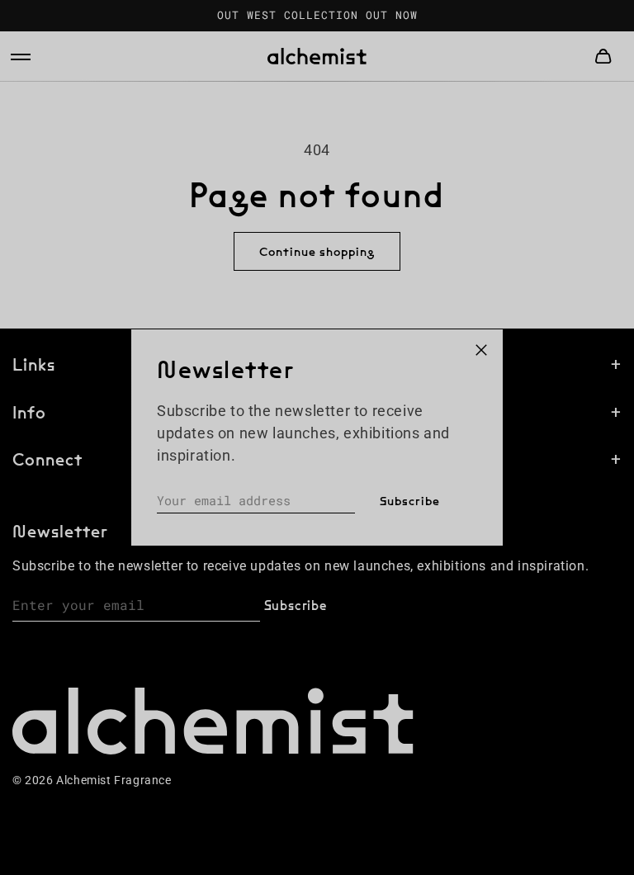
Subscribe (410, 501)
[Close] (481, 350)
